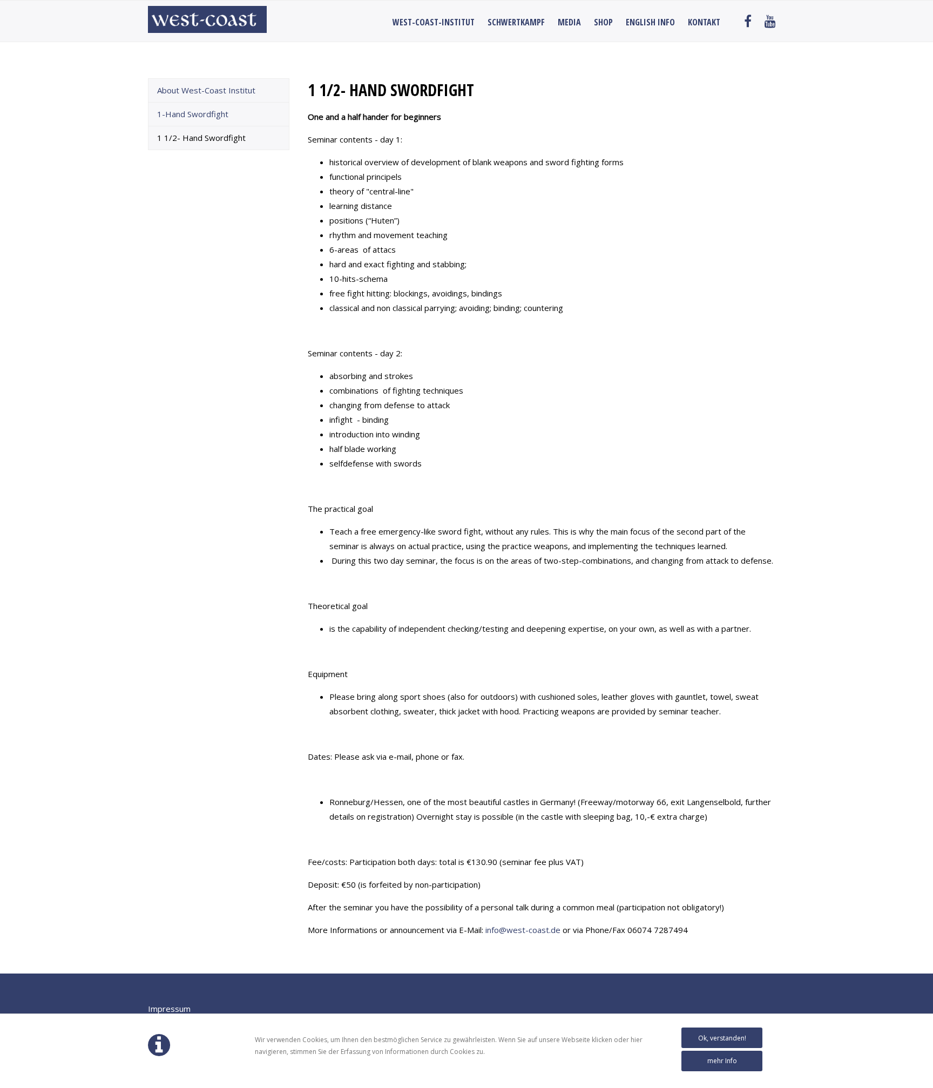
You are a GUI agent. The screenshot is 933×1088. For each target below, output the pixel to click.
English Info (650, 22)
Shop (603, 22)
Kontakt (704, 22)
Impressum (169, 1008)
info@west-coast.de (522, 929)
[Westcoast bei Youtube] (770, 22)
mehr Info (722, 1060)
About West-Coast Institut (206, 90)
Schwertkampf (516, 22)
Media (569, 22)
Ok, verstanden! (722, 1038)
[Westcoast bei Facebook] (748, 22)
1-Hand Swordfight (192, 114)
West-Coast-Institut (434, 22)
